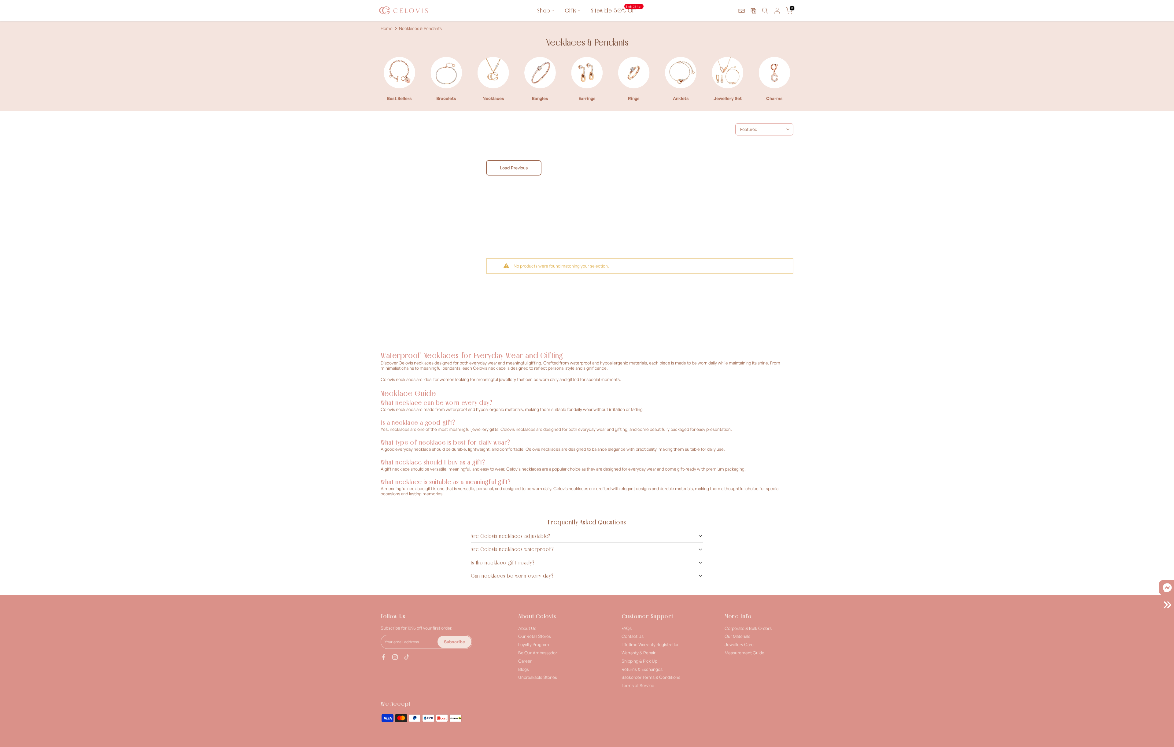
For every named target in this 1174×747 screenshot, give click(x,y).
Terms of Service (638, 685)
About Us (527, 628)
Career (525, 661)
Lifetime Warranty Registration (651, 644)
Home (387, 28)
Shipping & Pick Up (639, 661)
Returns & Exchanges (642, 669)
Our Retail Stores (534, 636)
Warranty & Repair (638, 652)
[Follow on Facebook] (383, 657)
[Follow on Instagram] (395, 657)
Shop (543, 10)
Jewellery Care (739, 644)
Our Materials (737, 636)
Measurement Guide (744, 652)
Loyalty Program (533, 644)
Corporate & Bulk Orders (748, 628)
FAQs (627, 628)
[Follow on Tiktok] (406, 657)
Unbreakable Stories (537, 677)
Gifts (571, 10)
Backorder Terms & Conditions (651, 677)
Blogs (523, 669)
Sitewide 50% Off (616, 10)
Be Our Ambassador (537, 652)
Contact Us (633, 636)
